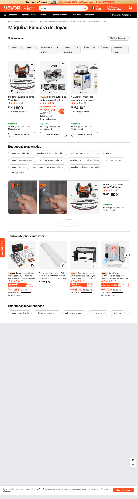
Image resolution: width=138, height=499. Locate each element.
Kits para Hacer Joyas (77, 21)
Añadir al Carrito (22, 134)
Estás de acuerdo (123, 490)
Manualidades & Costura (38, 21)
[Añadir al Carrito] (32, 265)
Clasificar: (114, 38)
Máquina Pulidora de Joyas (97, 21)
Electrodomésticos (20, 21)
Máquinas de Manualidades (58, 21)
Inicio (10, 21)
